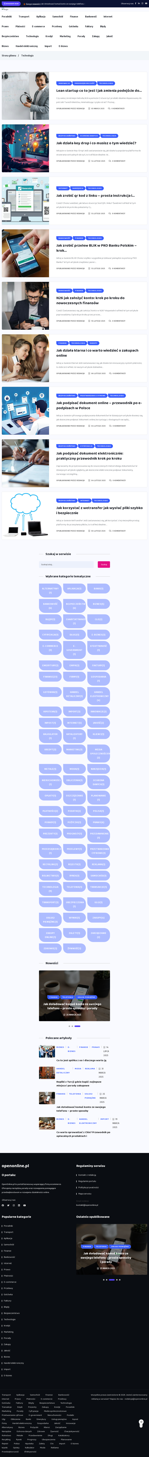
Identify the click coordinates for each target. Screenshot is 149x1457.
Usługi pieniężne (50, 919)
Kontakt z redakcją (87, 1175)
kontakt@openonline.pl (87, 1205)
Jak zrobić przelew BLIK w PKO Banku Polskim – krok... (96, 248)
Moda (74, 769)
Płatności (20, 26)
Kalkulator (50, 736)
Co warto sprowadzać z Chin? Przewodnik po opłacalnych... (66, 4)
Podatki (74, 811)
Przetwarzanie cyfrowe (99, 851)
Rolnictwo (50, 875)
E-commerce (38, 26)
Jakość (110, 36)
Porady (81, 36)
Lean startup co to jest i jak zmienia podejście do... (99, 91)
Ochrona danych (98, 782)
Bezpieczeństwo (10, 36)
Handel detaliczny (74, 694)
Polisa (98, 811)
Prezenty (50, 833)
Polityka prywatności (88, 1187)
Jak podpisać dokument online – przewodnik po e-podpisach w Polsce (99, 405)
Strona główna (9, 55)
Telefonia (74, 887)
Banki (98, 588)
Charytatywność (76, 621)
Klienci (98, 734)
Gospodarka (98, 678)
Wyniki (74, 917)
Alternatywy (50, 590)
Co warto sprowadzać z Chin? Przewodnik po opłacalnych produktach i (83, 1134)
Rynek (74, 875)
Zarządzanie (98, 935)
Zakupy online (50, 935)
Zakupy (96, 36)
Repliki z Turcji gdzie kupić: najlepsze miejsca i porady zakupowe (78, 1084)
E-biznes (63, 46)
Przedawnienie (99, 835)
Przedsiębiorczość (52, 851)
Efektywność (98, 648)
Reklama (98, 864)
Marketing (65, 36)
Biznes (5, 46)
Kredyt (49, 36)
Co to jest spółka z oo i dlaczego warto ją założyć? (72, 1006)
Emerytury (50, 665)
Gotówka (73, 26)
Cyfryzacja (50, 634)
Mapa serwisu (84, 1194)
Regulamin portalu (87, 1181)
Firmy (74, 676)
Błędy (103, 26)
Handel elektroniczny (27, 46)
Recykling (50, 864)
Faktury (89, 26)
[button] (71, 1026)
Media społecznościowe (100, 753)
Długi (74, 634)
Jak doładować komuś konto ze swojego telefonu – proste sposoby (81, 1109)
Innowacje (99, 711)
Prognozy (74, 833)
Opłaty (50, 795)
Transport (24, 16)
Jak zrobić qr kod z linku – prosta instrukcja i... (95, 196)
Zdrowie (50, 948)
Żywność (74, 948)
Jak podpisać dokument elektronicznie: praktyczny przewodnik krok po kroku (89, 456)
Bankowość (91, 16)
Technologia (32, 36)
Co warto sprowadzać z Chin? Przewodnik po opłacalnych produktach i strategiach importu (106, 1258)
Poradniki (7, 16)
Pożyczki (74, 822)
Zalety (74, 933)
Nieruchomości (51, 782)
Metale (50, 769)
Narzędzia (98, 769)
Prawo (5, 26)
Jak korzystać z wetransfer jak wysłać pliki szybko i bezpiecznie (99, 510)
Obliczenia (74, 780)
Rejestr (74, 864)
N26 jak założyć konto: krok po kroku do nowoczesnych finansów (90, 300)
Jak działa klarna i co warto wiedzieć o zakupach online (97, 353)
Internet (108, 16)
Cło (98, 619)
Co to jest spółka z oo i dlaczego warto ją (81, 1060)
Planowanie (98, 797)
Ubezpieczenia (75, 904)
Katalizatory (74, 736)
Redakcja (81, 108)
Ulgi (99, 902)
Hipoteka (50, 711)
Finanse (74, 16)
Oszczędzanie (74, 797)
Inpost (50, 722)
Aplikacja (40, 16)
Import (48, 46)
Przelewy (57, 26)
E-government (74, 650)
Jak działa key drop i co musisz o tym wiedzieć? (96, 143)
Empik (74, 665)
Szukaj (104, 564)
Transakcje (98, 887)
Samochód (57, 16)
